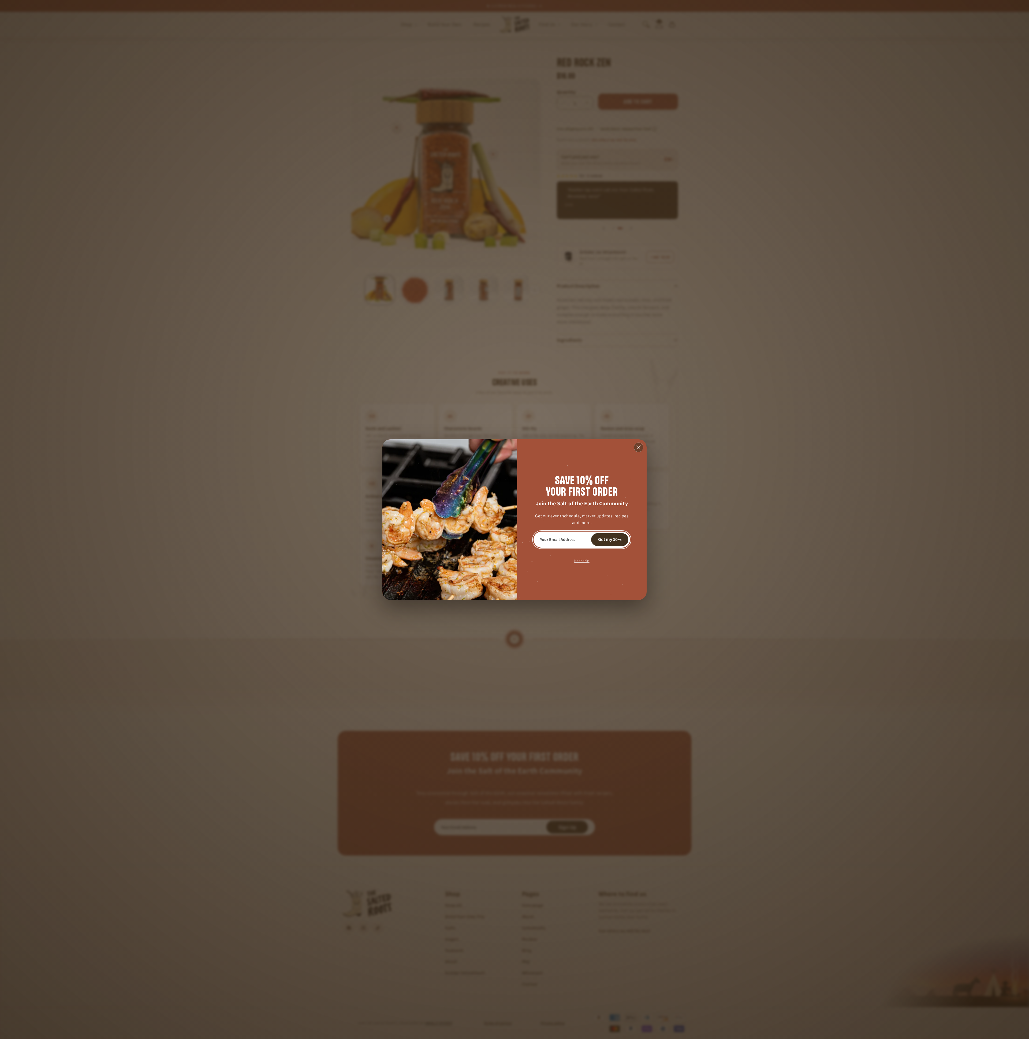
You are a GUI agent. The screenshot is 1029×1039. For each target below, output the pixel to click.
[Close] (638, 447)
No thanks (581, 560)
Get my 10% (609, 539)
